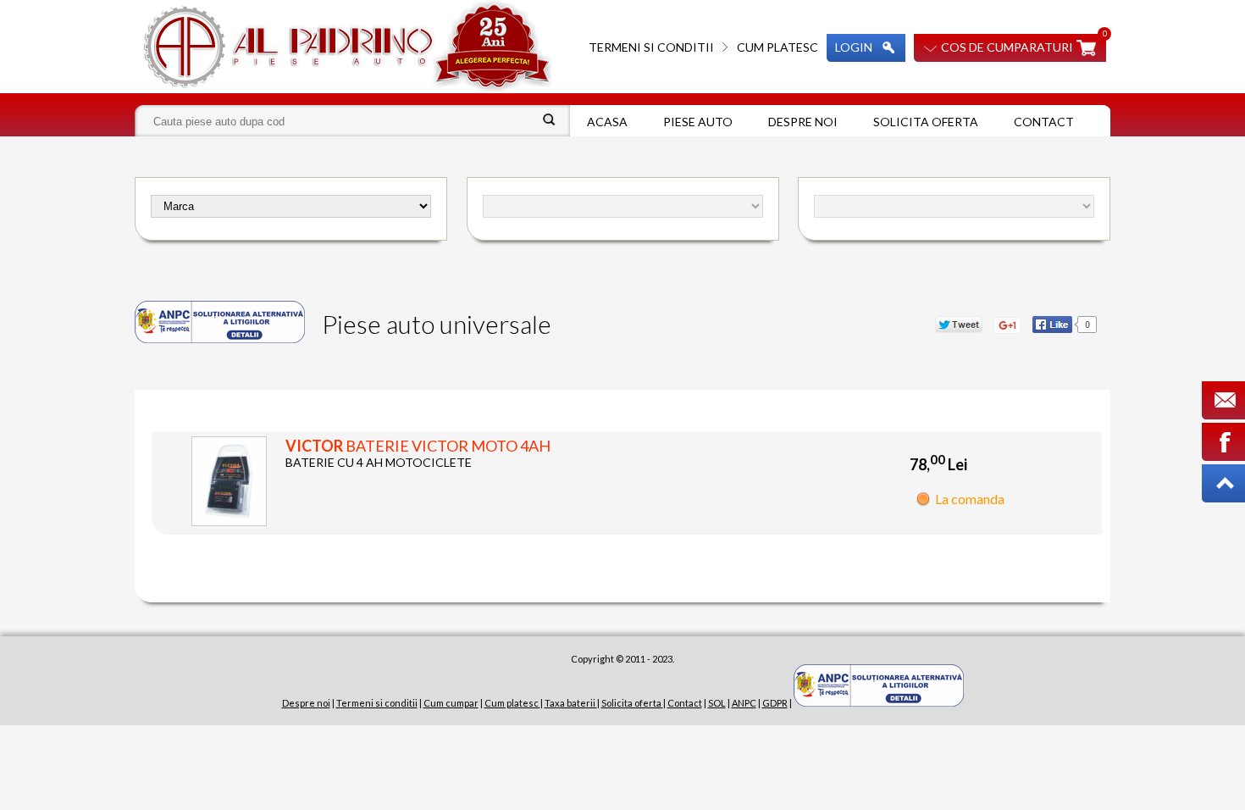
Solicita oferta (925, 121)
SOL (717, 702)
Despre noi (803, 121)
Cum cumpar (451, 702)
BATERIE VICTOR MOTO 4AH (418, 445)
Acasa (607, 121)
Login (853, 47)
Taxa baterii (571, 702)
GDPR (775, 702)
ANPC (744, 702)
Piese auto (698, 121)
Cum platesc (777, 47)
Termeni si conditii (651, 47)
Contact (1044, 121)
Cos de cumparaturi (1007, 47)
